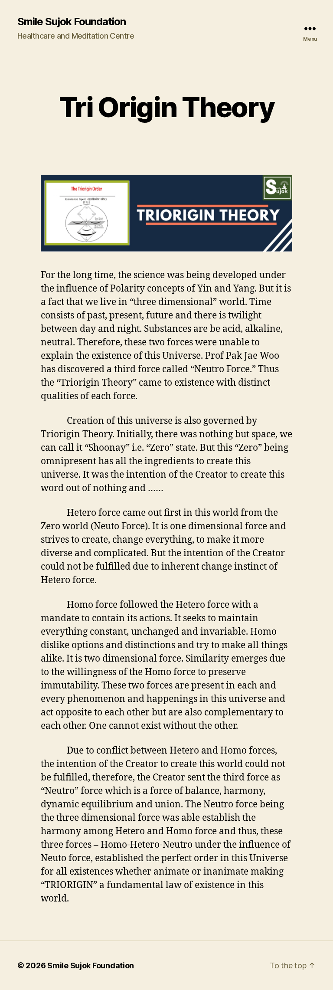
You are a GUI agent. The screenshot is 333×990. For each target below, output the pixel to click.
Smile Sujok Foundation (71, 21)
